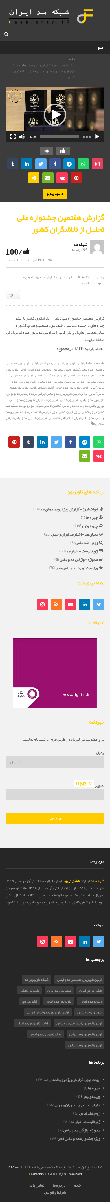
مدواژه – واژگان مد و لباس (81, 1130)
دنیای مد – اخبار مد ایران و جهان (77, 1105)
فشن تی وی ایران (77, 411)
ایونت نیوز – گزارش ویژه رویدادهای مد (72, 1080)
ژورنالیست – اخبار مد (85, 1122)
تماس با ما (36, 1185)
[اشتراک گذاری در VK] (62, 177)
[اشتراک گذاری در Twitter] (41, 163)
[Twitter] (98, 604)
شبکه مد (80, 244)
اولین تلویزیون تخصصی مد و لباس (49, 369)
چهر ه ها (91, 517)
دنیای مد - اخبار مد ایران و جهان (74, 534)
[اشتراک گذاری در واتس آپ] (83, 163)
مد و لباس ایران (84, 417)
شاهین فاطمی (52, 405)
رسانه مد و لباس (73, 405)
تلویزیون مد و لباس (22, 399)
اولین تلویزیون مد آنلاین (59, 375)
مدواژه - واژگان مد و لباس (78, 559)
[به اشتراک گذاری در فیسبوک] (55, 163)
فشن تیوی (58, 411)
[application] (55, 114)
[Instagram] (42, 604)
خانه (72, 59)
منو (100, 48)
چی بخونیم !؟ (88, 526)
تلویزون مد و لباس (89, 1012)
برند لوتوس (15, 393)
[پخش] (97, 137)
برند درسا (30, 393)
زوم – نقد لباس (89, 1113)
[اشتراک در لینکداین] (26, 163)
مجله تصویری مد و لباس (45, 1034)
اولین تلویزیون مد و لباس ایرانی (59, 393)
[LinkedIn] (84, 604)
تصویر (99, 785)
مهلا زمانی (67, 417)
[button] (55, 115)
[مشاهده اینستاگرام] (97, 163)
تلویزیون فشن (69, 399)
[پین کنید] (76, 177)
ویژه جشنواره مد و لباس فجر (76, 568)
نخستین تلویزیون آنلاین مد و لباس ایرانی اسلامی (55, 420)
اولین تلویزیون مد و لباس (54, 381)
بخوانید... (97, 925)
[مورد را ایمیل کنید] (48, 177)
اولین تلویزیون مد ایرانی (85, 1034)
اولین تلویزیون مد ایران (26, 375)
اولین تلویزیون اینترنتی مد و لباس (61, 363)
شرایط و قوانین (55, 1192)
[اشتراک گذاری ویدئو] (33, 177)
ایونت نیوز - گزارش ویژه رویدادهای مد (42, 65)
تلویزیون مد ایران (47, 399)
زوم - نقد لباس (86, 543)
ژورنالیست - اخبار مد (82, 551)
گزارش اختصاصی (39, 411)
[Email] (70, 604)
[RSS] (56, 604)
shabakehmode (94, 363)
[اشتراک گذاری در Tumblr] (12, 163)
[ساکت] (22, 137)
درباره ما (59, 1185)
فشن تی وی (29, 1001)
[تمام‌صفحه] (13, 137)
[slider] (59, 136)
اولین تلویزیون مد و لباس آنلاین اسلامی (62, 387)
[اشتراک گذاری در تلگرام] (69, 163)
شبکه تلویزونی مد (31, 405)
